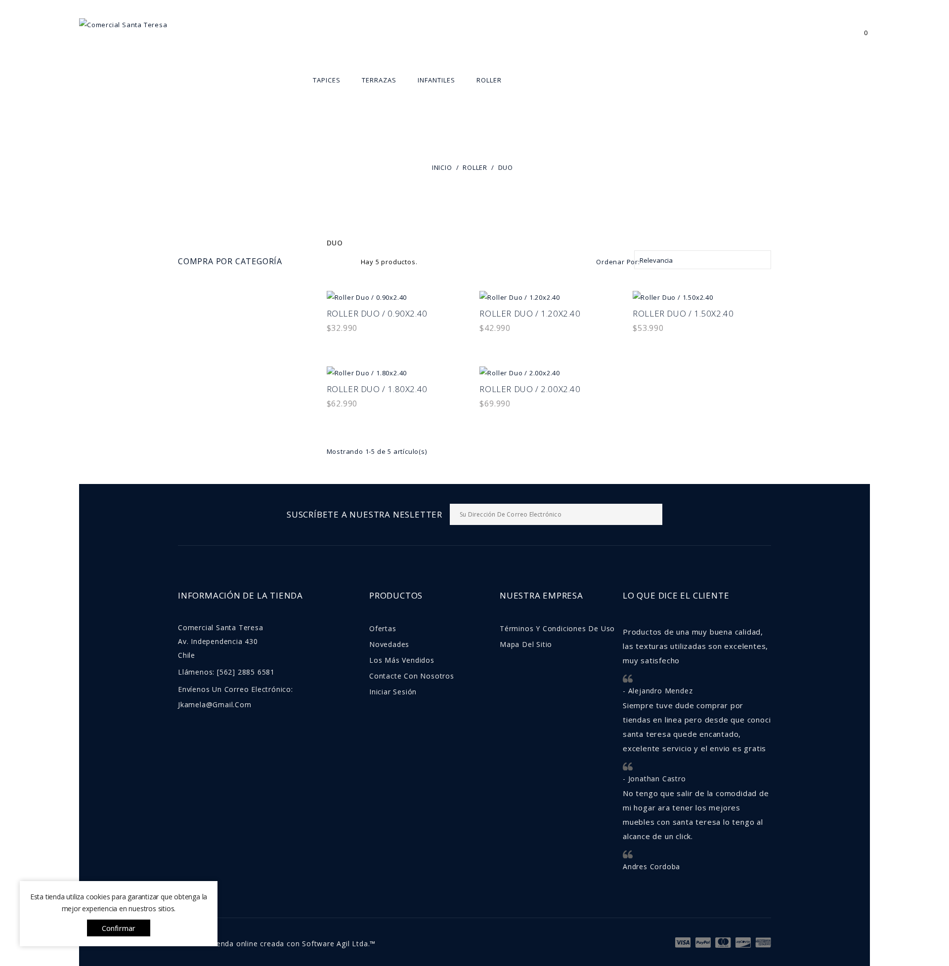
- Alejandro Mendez (657, 690)
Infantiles (436, 80)
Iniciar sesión (393, 691)
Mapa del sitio (526, 644)
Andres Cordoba (651, 866)
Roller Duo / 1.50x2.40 (683, 313)
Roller (488, 80)
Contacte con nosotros (411, 676)
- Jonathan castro (654, 778)
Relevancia (703, 259)
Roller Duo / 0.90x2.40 (377, 313)
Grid (332, 260)
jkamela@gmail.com (215, 704)
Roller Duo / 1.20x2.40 (529, 313)
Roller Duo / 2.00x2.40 (529, 389)
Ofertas (382, 628)
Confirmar (119, 928)
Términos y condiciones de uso (557, 628)
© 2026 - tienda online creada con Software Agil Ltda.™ (277, 943)
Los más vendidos (401, 660)
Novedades (389, 644)
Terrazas (379, 80)
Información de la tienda (240, 595)
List (348, 260)
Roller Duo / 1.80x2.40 (377, 389)
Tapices (326, 80)
